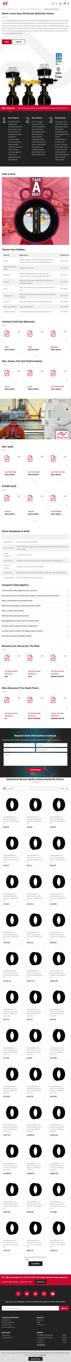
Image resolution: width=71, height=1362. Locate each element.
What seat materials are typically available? (17, 636)
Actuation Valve (5, 3)
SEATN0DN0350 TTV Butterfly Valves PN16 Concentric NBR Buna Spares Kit (34, 1128)
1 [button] (34, 356)
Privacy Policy (6, 1325)
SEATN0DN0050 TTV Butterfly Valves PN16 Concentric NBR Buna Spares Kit (34, 1013)
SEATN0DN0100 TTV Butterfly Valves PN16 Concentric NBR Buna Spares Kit (34, 1051)
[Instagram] (44, 1293)
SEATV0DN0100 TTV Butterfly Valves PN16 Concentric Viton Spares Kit (34, 1244)
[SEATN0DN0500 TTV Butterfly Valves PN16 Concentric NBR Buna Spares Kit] (35, 1150)
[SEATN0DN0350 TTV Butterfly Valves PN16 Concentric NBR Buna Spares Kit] (35, 1112)
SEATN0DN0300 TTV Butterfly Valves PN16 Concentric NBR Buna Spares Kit (10, 1128)
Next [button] (66, 341)
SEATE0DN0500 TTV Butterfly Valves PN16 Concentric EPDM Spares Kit (35, 974)
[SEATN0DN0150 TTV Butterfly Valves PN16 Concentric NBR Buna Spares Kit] (12, 1074)
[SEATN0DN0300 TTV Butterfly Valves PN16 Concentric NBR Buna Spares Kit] (12, 1112)
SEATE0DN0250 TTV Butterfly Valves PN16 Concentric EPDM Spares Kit (58, 897)
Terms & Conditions (8, 1327)
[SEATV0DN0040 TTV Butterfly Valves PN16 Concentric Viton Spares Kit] (12, 1189)
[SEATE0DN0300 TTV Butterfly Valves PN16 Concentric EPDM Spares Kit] (12, 919)
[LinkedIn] (35, 1293)
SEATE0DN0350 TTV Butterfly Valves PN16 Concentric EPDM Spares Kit (35, 936)
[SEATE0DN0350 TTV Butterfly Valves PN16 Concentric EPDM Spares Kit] (35, 919)
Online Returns (7, 1337)
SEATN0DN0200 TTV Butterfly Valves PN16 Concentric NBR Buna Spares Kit (34, 1090)
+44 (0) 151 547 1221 (31, 1277)
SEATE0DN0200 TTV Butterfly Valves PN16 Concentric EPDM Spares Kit (35, 897)
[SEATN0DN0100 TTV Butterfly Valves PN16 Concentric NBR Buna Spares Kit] (35, 1035)
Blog (38, 1322)
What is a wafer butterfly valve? (13, 611)
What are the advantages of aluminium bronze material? (21, 606)
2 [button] (36, 356)
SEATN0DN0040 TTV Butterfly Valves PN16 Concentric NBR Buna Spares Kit (10, 1013)
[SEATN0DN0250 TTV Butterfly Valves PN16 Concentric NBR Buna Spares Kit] (59, 1074)
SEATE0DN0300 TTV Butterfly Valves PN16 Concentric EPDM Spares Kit (11, 936)
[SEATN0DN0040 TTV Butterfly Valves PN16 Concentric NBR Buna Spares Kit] (12, 997)
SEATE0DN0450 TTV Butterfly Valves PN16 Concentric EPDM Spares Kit (11, 974)
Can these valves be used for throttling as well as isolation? (22, 631)
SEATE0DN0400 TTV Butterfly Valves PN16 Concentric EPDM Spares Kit (58, 936)
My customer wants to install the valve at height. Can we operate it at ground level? (30, 596)
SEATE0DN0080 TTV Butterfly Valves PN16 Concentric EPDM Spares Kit (11, 859)
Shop (7, 42)
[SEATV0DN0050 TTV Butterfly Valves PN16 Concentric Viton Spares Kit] (35, 1189)
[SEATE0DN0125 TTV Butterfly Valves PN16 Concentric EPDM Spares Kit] (59, 843)
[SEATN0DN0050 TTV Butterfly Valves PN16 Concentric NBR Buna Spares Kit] (35, 997)
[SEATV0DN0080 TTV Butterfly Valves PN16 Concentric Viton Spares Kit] (12, 1227)
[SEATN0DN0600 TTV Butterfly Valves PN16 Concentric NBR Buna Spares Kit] (59, 1150)
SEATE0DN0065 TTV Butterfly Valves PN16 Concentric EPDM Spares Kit (58, 820)
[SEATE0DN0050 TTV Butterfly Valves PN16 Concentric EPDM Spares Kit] (35, 804)
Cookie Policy (6, 1320)
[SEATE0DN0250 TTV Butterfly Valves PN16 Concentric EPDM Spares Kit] (59, 881)
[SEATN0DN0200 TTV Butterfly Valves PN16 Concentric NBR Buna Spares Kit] (35, 1074)
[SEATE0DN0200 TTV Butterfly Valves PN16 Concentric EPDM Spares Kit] (35, 881)
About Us (40, 1320)
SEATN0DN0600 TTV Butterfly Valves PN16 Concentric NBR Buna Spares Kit (57, 1167)
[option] (12, 341)
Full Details (41, 1345)
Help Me (19, 42)
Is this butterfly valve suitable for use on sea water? (20, 591)
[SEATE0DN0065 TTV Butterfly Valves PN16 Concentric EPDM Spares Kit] (59, 804)
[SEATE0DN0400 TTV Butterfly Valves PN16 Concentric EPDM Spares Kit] (59, 919)
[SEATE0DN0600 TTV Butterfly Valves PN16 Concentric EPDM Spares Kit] (59, 958)
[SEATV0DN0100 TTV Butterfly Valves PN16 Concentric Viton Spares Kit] (35, 1227)
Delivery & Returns (8, 1322)
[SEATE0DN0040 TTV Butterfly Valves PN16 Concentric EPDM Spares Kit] (12, 804)
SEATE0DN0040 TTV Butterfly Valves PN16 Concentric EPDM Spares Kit (11, 820)
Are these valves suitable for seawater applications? (20, 626)
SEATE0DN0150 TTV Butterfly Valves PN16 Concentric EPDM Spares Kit (11, 897)
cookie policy (42, 1355)
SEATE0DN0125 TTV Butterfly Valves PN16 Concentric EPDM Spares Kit (58, 859)
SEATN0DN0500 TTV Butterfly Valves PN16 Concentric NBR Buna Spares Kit (34, 1167)
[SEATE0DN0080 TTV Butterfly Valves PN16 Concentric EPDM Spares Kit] (12, 843)
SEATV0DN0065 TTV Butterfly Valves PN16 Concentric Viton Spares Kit (58, 1205)
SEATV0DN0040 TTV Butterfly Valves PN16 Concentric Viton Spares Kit (11, 1205)
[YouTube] (52, 1293)
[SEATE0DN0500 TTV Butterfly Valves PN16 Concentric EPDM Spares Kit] (35, 958)
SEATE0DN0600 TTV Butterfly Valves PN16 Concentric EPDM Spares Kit (58, 974)
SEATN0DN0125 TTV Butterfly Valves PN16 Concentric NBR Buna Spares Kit (57, 1051)
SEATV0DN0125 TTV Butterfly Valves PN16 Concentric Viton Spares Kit (58, 1244)
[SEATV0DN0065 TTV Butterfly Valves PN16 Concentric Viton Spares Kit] (59, 1189)
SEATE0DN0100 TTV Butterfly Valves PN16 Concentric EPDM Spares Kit (35, 859)
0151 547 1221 (64, 740)
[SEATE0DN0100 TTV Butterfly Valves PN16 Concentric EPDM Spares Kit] (35, 843)
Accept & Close (35, 1359)
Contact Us (41, 1282)
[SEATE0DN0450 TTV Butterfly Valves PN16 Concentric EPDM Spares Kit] (12, 958)
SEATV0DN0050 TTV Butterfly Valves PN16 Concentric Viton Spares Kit (34, 1205)
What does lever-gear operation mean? (15, 616)
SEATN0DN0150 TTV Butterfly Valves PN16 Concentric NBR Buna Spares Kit (10, 1090)
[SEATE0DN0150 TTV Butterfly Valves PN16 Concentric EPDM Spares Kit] (12, 881)
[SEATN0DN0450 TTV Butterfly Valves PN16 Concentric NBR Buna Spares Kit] (12, 1150)
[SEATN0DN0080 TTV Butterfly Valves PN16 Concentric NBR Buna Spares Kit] (12, 1035)
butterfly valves (42, 21)
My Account (6, 1335)
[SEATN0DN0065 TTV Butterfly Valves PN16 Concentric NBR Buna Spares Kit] (59, 997)
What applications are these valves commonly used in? (20, 621)
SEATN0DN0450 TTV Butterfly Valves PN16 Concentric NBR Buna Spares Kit (10, 1167)
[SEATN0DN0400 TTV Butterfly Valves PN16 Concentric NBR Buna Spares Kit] (59, 1112)
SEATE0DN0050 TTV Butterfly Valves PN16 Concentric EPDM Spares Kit (35, 820)
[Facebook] (18, 1293)
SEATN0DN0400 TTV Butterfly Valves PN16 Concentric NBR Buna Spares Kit (57, 1128)
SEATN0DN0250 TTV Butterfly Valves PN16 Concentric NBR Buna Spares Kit (57, 1090)
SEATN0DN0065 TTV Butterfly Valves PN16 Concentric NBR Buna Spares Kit (57, 1013)
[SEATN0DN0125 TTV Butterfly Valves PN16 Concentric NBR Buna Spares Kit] (59, 1035)
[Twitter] (27, 1293)
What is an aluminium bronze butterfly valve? (17, 601)
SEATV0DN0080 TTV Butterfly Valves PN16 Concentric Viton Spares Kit (11, 1244)
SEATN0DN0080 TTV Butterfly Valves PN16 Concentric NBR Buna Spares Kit (10, 1051)
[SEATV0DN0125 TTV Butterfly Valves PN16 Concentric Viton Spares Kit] (59, 1227)
